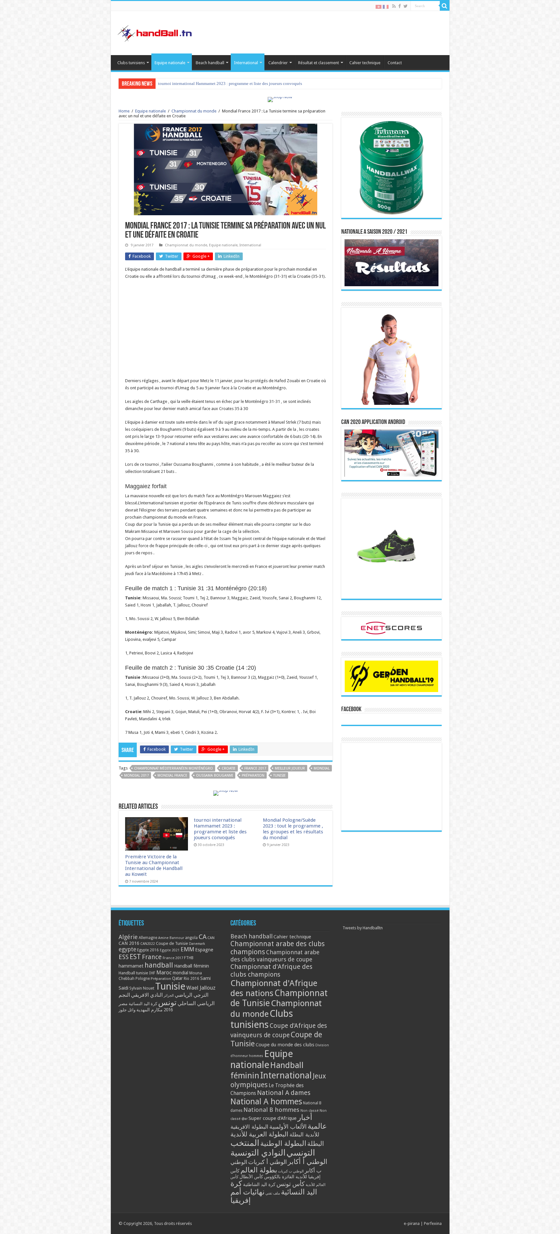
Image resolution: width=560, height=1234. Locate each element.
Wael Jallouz (201, 987)
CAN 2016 (129, 943)
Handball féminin (191, 966)
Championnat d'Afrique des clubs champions (271, 970)
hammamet (131, 966)
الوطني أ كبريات (267, 1161)
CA (202, 937)
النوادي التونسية (258, 1153)
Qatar (177, 978)
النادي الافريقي (147, 995)
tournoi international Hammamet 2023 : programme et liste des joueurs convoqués (220, 828)
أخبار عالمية (312, 1122)
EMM (187, 949)
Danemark (197, 944)
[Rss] (393, 6)
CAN (211, 937)
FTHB (188, 958)
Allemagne (148, 937)
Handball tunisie (133, 972)
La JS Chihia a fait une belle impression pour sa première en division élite (222, 83)
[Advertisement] (225, 332)
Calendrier (278, 62)
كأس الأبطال (251, 1176)
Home (124, 111)
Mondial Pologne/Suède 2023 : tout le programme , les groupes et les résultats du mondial (293, 828)
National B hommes (271, 1109)
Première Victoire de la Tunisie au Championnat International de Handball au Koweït (153, 865)
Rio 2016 (191, 978)
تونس (167, 1002)
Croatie (229, 768)
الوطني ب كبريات (291, 1171)
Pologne (142, 978)
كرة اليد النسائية (143, 1003)
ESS (124, 957)
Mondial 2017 (136, 775)
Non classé (309, 1111)
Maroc (164, 972)
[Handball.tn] (155, 32)
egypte (127, 949)
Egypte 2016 (148, 950)
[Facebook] (400, 6)
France (152, 957)
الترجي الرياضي (191, 995)
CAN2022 (147, 944)
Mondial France (172, 775)
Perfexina (433, 1223)
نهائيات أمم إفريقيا (247, 1196)
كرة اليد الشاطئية (259, 1184)
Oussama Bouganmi (214, 775)
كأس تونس (290, 1184)
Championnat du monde (193, 111)
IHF (152, 972)
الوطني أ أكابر (307, 1162)
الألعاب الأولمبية (288, 1126)
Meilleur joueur (290, 768)
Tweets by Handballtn (363, 927)
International (246, 62)
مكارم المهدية (149, 1009)
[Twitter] (405, 6)
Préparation (253, 775)
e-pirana (412, 1223)
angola (191, 937)
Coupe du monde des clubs (285, 1045)
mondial (322, 768)
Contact (395, 62)
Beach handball (210, 62)
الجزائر (169, 995)
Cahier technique (364, 62)
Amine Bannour (171, 938)
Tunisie (279, 775)
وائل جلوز (127, 1009)
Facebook (351, 709)
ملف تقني (272, 1193)
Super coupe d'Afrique (273, 1118)
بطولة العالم (258, 1170)
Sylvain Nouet (141, 988)
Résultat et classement (318, 62)
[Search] (444, 6)
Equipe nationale (170, 62)
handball (159, 965)
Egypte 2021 (170, 950)
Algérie (128, 937)
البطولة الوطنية (283, 1143)
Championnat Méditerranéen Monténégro (173, 768)
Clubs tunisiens (131, 62)
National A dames (283, 1093)
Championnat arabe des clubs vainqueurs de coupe (275, 956)
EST (135, 957)
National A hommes (266, 1101)
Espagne (204, 949)
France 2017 (255, 768)
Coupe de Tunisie (172, 943)
